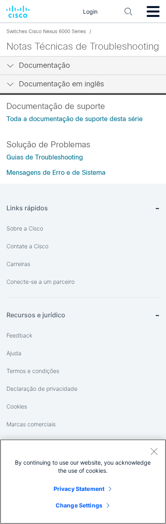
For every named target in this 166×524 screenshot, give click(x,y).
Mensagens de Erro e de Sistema (56, 172)
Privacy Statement (79, 488)
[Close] (154, 451)
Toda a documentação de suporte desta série (74, 118)
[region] (83, 481)
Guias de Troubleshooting (44, 157)
